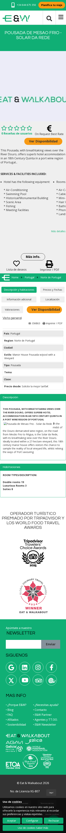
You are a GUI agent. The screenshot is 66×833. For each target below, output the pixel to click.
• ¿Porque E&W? (16, 705)
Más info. (33, 257)
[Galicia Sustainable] (14, 748)
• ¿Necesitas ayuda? (46, 705)
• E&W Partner (42, 715)
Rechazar (53, 820)
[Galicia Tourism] (33, 741)
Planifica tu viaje (51, 5)
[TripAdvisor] (38, 681)
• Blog (10, 710)
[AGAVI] (14, 742)
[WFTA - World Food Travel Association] (36, 748)
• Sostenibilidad (16, 724)
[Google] (11, 668)
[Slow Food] (51, 681)
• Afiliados (12, 720)
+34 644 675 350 (26, 5)
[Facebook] (51, 668)
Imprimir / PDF (53, 323)
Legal (51, 792)
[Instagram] (38, 668)
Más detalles (58, 231)
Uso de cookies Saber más (33, 827)
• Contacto (40, 710)
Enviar (51, 644)
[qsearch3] (49, 18)
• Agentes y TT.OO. (45, 720)
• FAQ (9, 715)
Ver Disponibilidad (43, 141)
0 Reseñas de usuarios (16, 133)
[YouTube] (24, 681)
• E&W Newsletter (44, 724)
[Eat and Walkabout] (28, 735)
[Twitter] (11, 681)
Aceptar (11, 820)
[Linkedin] (24, 668)
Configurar (32, 820)
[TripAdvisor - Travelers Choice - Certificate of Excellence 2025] (47, 761)
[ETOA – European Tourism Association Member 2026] (13, 765)
